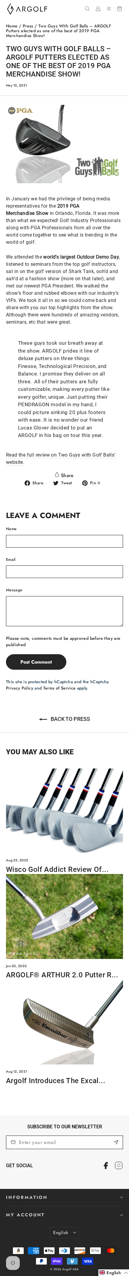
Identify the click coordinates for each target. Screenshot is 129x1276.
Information (27, 1197)
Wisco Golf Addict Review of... (57, 869)
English (60, 1232)
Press (28, 26)
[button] (113, 1272)
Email (11, 559)
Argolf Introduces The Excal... (55, 1080)
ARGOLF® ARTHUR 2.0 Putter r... (62, 975)
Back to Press (70, 719)
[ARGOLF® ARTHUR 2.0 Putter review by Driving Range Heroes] (64, 916)
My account (25, 1215)
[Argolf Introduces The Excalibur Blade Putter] (64, 1021)
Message (14, 590)
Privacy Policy (19, 688)
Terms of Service (59, 688)
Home (12, 26)
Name (11, 529)
